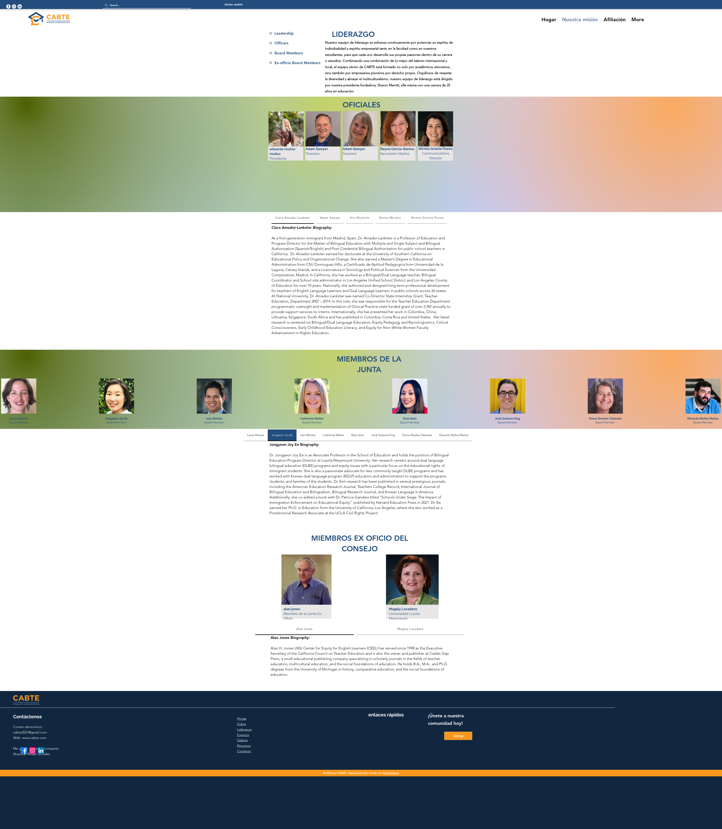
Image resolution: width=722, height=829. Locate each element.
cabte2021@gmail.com (30, 732)
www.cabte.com (34, 738)
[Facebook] (8, 6)
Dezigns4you (391, 773)
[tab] (293, 218)
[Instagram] (14, 6)
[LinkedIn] (19, 6)
